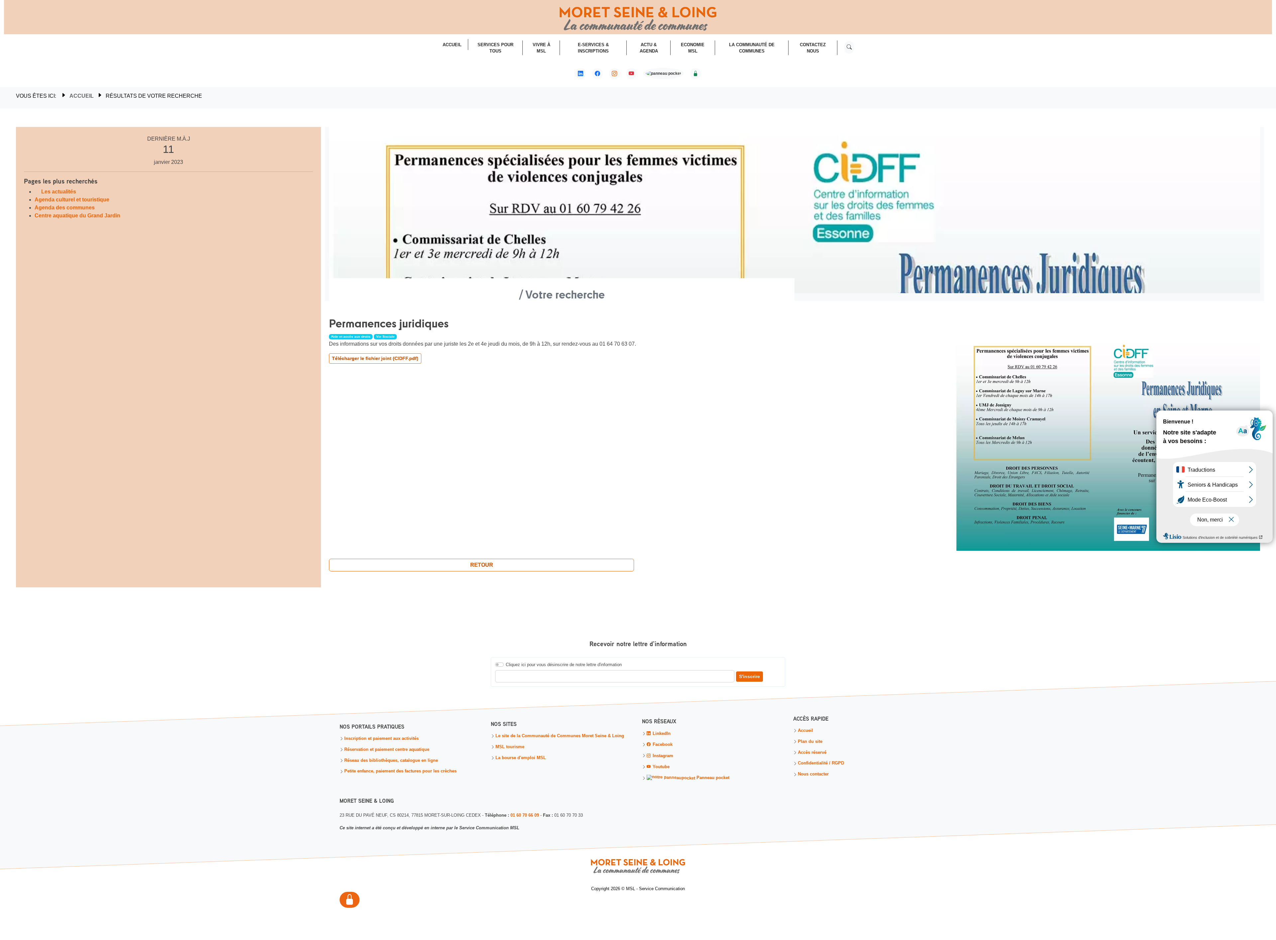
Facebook (662, 745)
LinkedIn (661, 734)
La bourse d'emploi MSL (520, 758)
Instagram (662, 756)
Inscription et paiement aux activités (381, 739)
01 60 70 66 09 (524, 815)
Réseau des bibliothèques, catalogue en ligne (391, 761)
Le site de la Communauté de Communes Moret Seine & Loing (559, 736)
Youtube (660, 767)
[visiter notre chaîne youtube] (631, 73)
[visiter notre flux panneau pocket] (663, 74)
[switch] (499, 664)
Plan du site (810, 742)
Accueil (81, 96)
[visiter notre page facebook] (597, 73)
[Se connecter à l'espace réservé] (695, 73)
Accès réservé (812, 753)
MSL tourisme (509, 747)
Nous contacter (813, 774)
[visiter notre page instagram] (614, 73)
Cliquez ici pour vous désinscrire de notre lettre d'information (564, 664)
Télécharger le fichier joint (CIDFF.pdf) (375, 358)
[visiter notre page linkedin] (580, 73)
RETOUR (481, 565)
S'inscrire (749, 676)
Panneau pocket (712, 778)
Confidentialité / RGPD (821, 764)
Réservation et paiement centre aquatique (386, 750)
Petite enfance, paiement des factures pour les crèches (400, 771)
